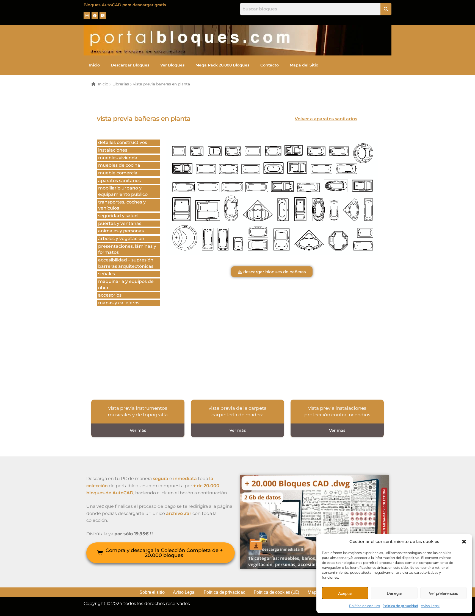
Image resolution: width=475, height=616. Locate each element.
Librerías (120, 84)
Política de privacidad (400, 606)
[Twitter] (103, 15)
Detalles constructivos (122, 142)
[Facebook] (95, 15)
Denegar (394, 593)
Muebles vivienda (117, 157)
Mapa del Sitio (304, 65)
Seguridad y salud (118, 215)
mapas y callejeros (118, 302)
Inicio (94, 65)
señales (106, 273)
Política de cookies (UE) (276, 592)
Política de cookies (364, 606)
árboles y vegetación (121, 238)
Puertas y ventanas (119, 223)
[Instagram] (87, 15)
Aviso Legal (430, 606)
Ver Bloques (172, 65)
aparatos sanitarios (119, 180)
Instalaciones (112, 150)
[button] (464, 541)
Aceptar (345, 593)
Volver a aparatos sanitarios (326, 118)
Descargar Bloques (130, 65)
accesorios (109, 295)
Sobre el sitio (152, 592)
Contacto (269, 65)
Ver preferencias (443, 593)
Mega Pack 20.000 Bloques (222, 65)
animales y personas (121, 230)
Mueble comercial (118, 172)
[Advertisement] (272, 337)
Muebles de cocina (119, 165)
